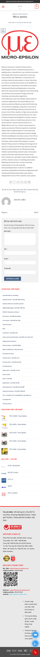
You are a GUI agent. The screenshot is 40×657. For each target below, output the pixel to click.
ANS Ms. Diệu (28, 22)
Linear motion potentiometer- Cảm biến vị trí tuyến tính (18, 337)
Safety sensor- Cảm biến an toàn (11, 370)
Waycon (4, 212)
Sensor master (6, 374)
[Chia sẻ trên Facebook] (14, 182)
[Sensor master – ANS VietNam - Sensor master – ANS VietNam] (20, 6)
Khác (4, 328)
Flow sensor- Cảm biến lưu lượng (12, 316)
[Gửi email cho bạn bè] (22, 182)
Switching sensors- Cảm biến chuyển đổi (13, 387)
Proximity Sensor (7, 366)
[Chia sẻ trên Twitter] (18, 182)
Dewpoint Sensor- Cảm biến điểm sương (14, 299)
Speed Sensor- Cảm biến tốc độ (11, 383)
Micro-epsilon (22, 14)
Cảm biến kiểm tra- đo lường (10, 295)
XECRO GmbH (13, 472)
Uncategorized (7, 399)
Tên (5, 249)
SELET (36, 212)
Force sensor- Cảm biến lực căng (11, 320)
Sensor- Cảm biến (7, 378)
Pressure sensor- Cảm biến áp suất (12, 362)
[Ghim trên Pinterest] (25, 182)
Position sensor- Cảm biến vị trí (11, 358)
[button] (3, 7)
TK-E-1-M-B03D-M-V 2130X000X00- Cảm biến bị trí (17, 395)
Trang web (7, 268)
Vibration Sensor (7, 403)
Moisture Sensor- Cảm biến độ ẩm (12, 345)
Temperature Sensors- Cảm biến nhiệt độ (14, 391)
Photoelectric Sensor (8, 353)
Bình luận (7, 231)
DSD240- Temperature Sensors (11, 312)
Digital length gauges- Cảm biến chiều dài (14, 308)
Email (6, 259)
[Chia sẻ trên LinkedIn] (29, 182)
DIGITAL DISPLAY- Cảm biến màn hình (13, 303)
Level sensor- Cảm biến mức (10, 333)
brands (15, 14)
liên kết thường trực (20, 192)
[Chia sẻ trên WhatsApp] (10, 182)
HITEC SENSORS (14, 465)
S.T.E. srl (10, 479)
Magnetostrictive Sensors (9, 341)
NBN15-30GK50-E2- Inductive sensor (13, 349)
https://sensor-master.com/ (18, 594)
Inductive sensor (7, 324)
